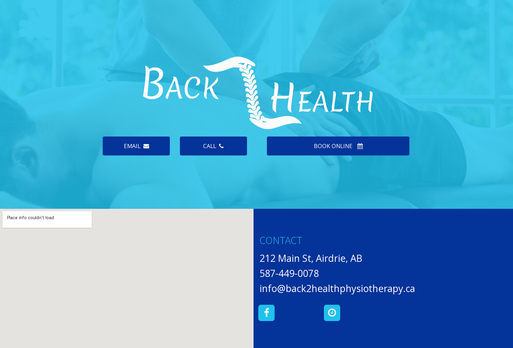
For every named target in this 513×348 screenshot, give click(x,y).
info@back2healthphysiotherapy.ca (337, 288)
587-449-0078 (289, 273)
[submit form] (332, 313)
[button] (136, 146)
